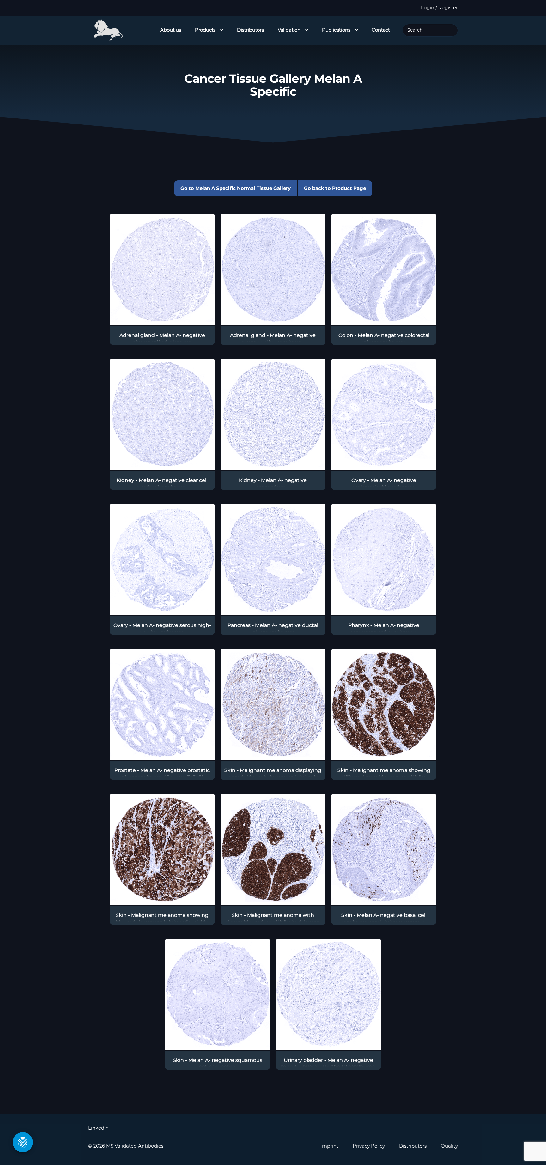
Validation (289, 30)
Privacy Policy (369, 1146)
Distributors (250, 30)
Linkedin (98, 1128)
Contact (381, 30)
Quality (449, 1146)
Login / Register (439, 7)
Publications (336, 30)
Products (205, 30)
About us (170, 30)
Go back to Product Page (335, 188)
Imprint (329, 1146)
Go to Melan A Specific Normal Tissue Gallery (235, 188)
